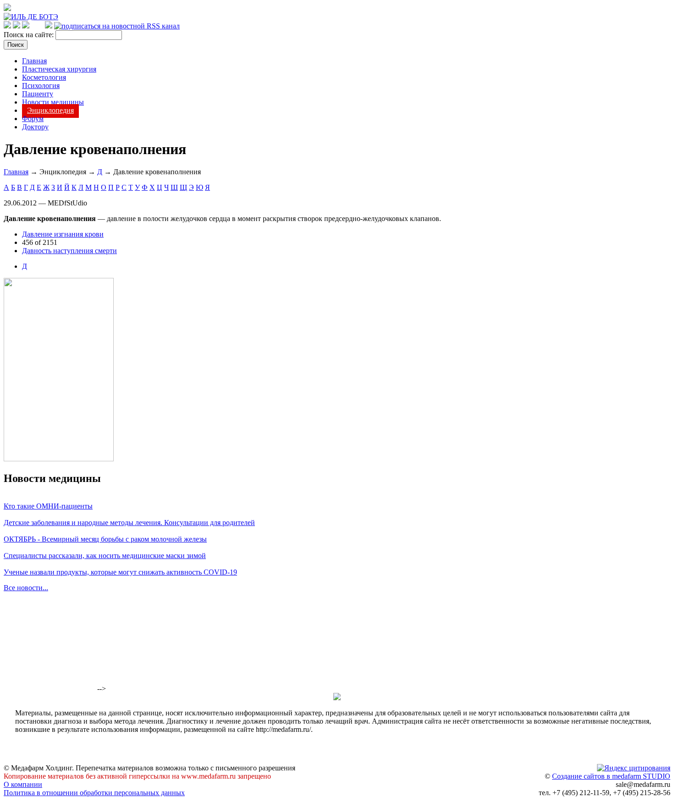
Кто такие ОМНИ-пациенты (48, 506)
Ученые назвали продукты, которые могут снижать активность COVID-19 (120, 572)
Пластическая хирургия (59, 69)
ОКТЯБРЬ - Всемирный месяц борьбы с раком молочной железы (105, 539)
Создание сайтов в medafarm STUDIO (611, 776)
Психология (41, 85)
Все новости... (26, 588)
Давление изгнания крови (63, 234)
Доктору (35, 127)
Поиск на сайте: (29, 35)
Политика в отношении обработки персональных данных (94, 793)
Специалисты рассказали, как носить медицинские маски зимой (105, 555)
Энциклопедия (50, 110)
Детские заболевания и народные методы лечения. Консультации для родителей (129, 522)
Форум (33, 118)
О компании (23, 784)
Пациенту (37, 94)
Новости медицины (53, 102)
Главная (34, 61)
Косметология (44, 77)
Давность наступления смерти (69, 251)
